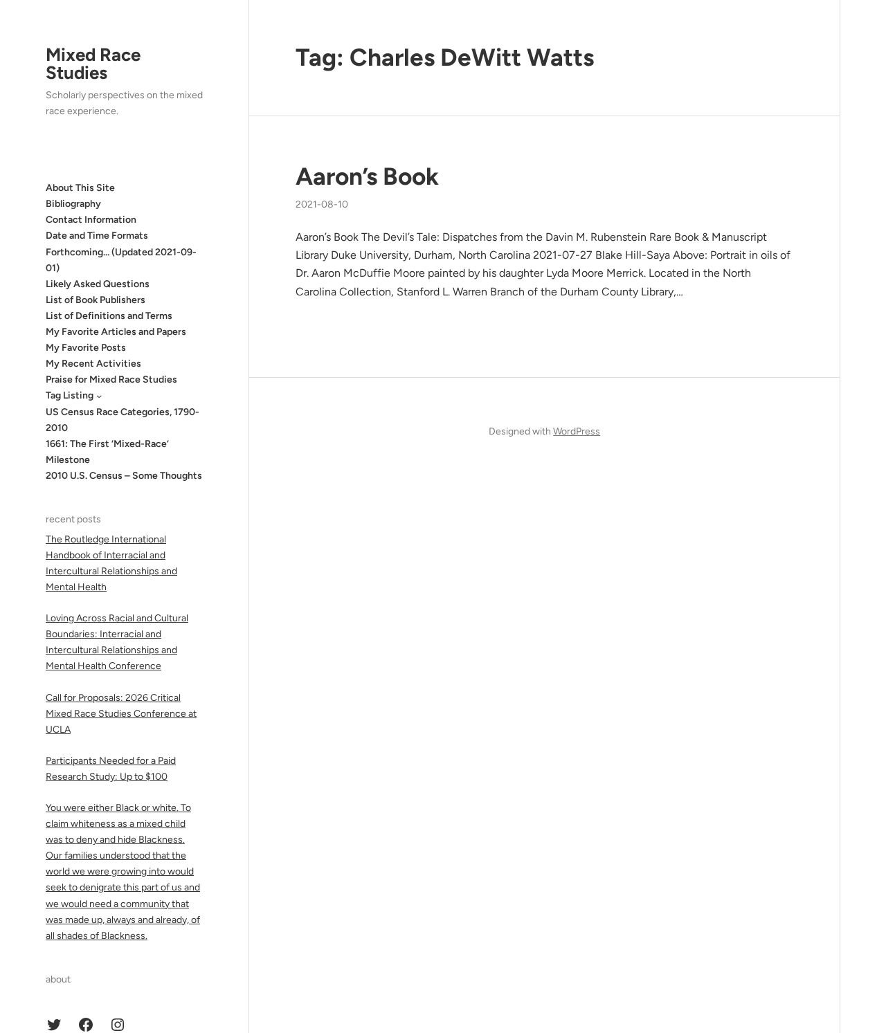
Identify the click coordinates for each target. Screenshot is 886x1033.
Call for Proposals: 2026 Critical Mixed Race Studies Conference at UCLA (121, 713)
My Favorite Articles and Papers (116, 332)
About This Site (80, 188)
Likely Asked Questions (98, 284)
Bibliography (73, 204)
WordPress (576, 431)
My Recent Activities (93, 363)
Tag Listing (69, 395)
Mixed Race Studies (93, 64)
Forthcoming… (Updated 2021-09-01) (121, 260)
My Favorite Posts (86, 348)
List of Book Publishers (95, 300)
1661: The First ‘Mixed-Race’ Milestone (107, 452)
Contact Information (91, 220)
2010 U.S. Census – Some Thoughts (124, 476)
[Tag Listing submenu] (99, 396)
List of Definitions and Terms (109, 316)
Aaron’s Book (367, 176)
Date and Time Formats (97, 235)
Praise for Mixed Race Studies (111, 379)
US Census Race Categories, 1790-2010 (122, 420)
